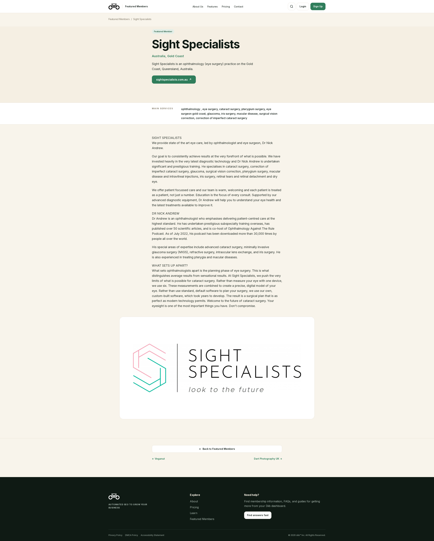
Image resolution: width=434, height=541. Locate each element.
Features (212, 6)
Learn (193, 513)
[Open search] (291, 6)
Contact (238, 6)
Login (303, 6)
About (194, 501)
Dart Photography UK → (268, 458)
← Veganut (158, 458)
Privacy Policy (115, 535)
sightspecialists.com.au (174, 79)
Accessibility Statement (152, 535)
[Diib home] (114, 6)
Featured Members (136, 6)
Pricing (226, 6)
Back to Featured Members (217, 448)
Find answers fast (258, 515)
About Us (198, 6)
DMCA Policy (131, 535)
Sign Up (318, 6)
